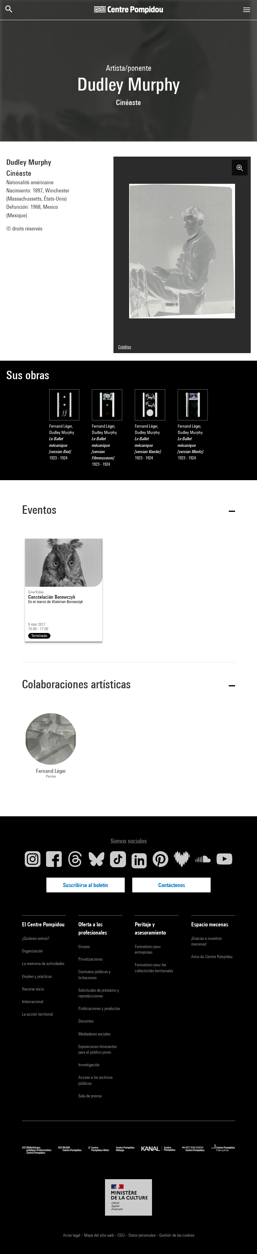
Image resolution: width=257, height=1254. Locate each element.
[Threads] (75, 860)
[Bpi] (40, 1152)
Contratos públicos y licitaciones (94, 974)
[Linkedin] (139, 860)
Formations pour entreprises (148, 949)
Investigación (89, 1064)
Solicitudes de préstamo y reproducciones (98, 993)
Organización (32, 950)
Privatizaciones (90, 959)
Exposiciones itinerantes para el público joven (97, 1049)
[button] (128, 511)
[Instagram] (32, 860)
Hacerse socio (33, 988)
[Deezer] (181, 860)
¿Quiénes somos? (35, 938)
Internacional (32, 1001)
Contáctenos (171, 885)
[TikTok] (117, 860)
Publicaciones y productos (99, 1008)
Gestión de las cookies (176, 1235)
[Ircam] (73, 1152)
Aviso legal (72, 1235)
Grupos (84, 946)
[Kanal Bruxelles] (161, 1152)
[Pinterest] (160, 860)
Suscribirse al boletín (85, 885)
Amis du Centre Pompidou (212, 956)
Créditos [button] (124, 346)
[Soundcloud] (203, 860)
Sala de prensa (90, 1095)
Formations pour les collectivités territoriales (154, 967)
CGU (122, 1235)
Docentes (85, 1021)
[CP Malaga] (128, 1152)
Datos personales (142, 1235)
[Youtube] (224, 860)
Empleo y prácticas (37, 976)
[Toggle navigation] (246, 9)
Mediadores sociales (94, 1033)
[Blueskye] (96, 860)
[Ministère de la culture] (128, 1197)
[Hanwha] (223, 1152)
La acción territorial (37, 1014)
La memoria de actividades (43, 963)
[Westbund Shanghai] (196, 1152)
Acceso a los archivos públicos (95, 1080)
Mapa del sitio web (99, 1235)
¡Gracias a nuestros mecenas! (206, 941)
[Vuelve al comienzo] (242, 1239)
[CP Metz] (102, 1152)
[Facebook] (54, 860)
